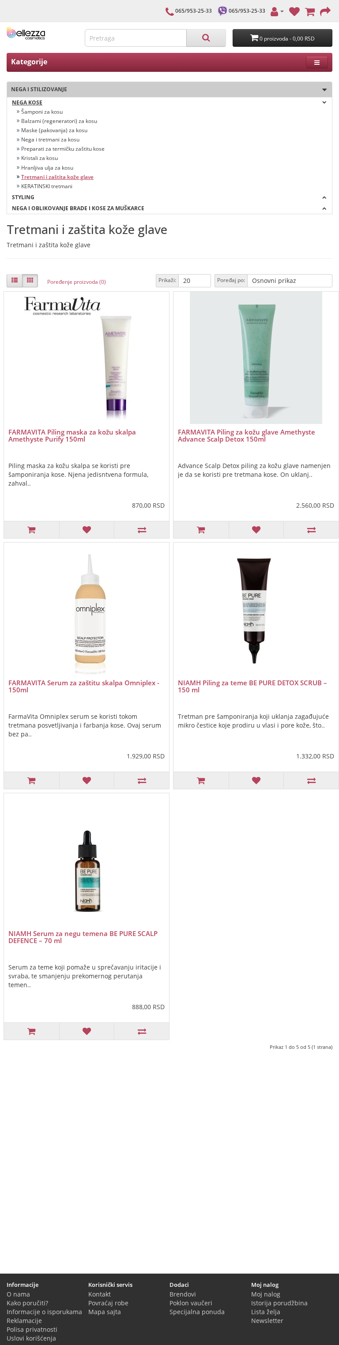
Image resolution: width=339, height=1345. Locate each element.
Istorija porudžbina (279, 1303)
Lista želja (265, 1312)
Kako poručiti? (27, 1303)
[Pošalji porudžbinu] (325, 10)
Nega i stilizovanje (37, 89)
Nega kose (27, 102)
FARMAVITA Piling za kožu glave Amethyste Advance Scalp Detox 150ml (246, 435)
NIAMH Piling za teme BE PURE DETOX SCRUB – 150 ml (252, 686)
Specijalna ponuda (197, 1312)
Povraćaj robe (108, 1303)
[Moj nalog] (277, 10)
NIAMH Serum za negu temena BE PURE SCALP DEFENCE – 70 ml (83, 937)
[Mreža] (30, 280)
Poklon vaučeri (191, 1303)
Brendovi (183, 1294)
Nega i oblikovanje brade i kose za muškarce (78, 208)
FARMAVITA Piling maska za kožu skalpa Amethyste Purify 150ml (72, 435)
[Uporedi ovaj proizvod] (141, 529)
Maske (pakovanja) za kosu (54, 130)
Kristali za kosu (39, 158)
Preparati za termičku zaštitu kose (63, 148)
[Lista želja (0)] (294, 10)
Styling (23, 197)
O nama (18, 1294)
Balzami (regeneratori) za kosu (59, 121)
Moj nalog (265, 1294)
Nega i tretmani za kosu (50, 139)
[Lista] (15, 280)
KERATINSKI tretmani (46, 186)
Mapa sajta (104, 1312)
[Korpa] (310, 10)
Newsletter (267, 1320)
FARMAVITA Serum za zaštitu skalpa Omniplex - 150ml (83, 686)
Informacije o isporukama (44, 1312)
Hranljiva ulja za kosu (47, 167)
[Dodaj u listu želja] (86, 529)
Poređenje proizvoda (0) (76, 282)
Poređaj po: (231, 280)
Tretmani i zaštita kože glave (57, 177)
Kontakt (99, 1294)
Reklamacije (24, 1320)
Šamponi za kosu (42, 111)
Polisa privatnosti (32, 1329)
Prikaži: (167, 280)
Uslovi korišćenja (31, 1338)
